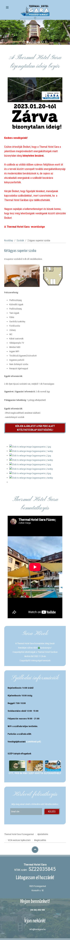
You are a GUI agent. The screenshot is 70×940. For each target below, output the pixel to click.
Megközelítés (40, 840)
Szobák (20, 240)
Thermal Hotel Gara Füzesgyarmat (19, 834)
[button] (24, 42)
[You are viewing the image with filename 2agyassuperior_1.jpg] (30, 446)
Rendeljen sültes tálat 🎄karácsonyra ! (35, 647)
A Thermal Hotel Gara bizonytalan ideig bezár (35, 643)
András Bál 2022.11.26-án (35, 656)
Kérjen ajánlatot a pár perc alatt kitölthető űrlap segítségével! (35, 428)
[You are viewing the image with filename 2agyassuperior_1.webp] (31, 451)
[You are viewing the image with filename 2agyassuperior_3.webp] (31, 468)
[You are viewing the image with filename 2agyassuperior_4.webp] (31, 477)
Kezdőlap (8, 240)
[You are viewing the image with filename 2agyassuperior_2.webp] (31, 460)
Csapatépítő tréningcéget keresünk (35, 660)
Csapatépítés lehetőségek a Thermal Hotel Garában (35, 652)
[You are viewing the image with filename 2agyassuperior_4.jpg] (30, 473)
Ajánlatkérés (42, 834)
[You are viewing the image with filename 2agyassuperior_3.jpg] (30, 464)
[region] (35, 32)
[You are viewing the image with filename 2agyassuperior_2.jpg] (30, 455)
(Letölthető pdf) (33, 741)
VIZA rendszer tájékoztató (19, 840)
